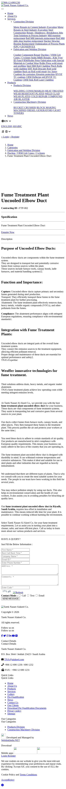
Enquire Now (7, 232)
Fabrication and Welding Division (30, 49)
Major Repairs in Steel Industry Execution (38, 28)
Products (11, 82)
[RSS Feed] (16, 635)
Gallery (11, 694)
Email (41, 595)
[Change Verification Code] (18, 592)
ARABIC (17, 126)
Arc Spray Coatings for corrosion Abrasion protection (35, 73)
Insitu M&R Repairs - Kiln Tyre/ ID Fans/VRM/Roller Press (38, 59)
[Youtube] (13, 635)
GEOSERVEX (27, 46)
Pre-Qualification (15, 697)
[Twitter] (4, 635)
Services (11, 19)
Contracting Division (24, 21)
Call (23, 595)
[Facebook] (2, 635)
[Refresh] (18, 592)
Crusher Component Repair (27, 55)
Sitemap (11, 713)
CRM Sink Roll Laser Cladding (38, 80)
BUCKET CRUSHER (25, 107)
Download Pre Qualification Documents (26, 708)
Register (11, 756)
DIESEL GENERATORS (40, 110)
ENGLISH (6, 126)
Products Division (22, 85)
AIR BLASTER (22, 99)
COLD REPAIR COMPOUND (46, 96)
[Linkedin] (10, 635)
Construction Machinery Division (30, 102)
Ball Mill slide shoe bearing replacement (39, 39)
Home (10, 13)
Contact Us (12, 702)
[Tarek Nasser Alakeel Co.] (15, 5)
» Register (14, 136)
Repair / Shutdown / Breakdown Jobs (45, 32)
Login (4, 756)
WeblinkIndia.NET (10, 740)
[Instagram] (7, 635)
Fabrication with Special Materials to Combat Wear (39, 62)
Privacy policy (14, 711)
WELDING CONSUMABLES (29, 91)
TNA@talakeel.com (14, 659)
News (10, 116)
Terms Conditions (28, 774)
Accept (4, 780)
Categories (12, 147)
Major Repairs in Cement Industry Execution (35, 27)
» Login (5, 136)
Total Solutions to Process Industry (30, 35)
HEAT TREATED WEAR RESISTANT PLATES (38, 92)
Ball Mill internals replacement (40, 38)
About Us (12, 16)
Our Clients (13, 705)
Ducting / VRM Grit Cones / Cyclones (26, 153)
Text (32, 595)
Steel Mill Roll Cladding (38, 66)
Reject (11, 780)
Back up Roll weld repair (34, 71)
